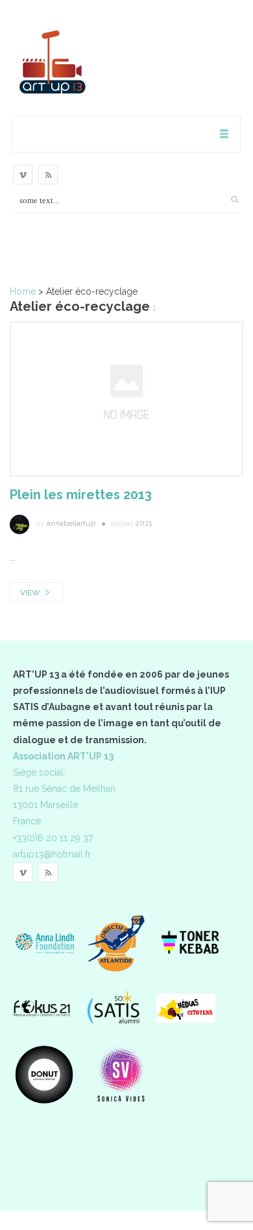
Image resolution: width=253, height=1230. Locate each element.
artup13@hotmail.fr (52, 854)
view (31, 592)
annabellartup (71, 523)
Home (23, 291)
